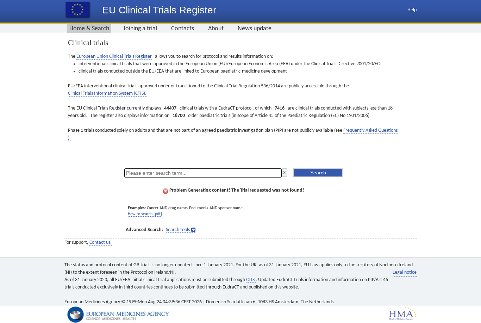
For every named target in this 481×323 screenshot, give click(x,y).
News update (254, 28)
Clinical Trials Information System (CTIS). (107, 93)
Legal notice (405, 272)
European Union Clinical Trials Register (114, 56)
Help (412, 10)
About (216, 28)
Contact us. (100, 242)
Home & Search (89, 28)
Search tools (178, 229)
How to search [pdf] (145, 214)
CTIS (251, 279)
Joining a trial (140, 28)
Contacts (182, 28)
